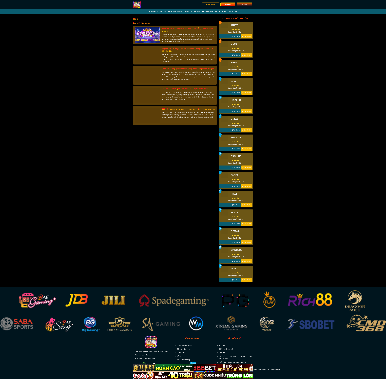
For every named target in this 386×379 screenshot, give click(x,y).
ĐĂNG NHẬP (210, 4)
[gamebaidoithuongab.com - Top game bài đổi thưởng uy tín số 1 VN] (143, 4)
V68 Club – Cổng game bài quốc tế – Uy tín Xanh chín (185, 89)
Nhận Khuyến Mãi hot (235, 32)
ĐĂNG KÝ (228, 4)
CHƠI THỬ (244, 4)
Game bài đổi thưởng (158, 11)
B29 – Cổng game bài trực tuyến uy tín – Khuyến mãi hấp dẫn (188, 109)
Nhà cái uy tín (220, 11)
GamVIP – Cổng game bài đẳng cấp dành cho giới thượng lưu (188, 69)
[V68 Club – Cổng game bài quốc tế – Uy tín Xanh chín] (147, 95)
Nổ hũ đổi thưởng (175, 11)
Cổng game (232, 11)
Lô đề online (207, 11)
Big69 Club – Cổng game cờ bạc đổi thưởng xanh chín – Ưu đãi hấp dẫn (187, 50)
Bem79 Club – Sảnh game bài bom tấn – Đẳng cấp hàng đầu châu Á (187, 29)
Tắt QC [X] (193, 363)
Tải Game (236, 36)
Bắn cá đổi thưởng (193, 11)
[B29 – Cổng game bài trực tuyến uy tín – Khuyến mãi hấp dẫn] (147, 115)
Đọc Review (247, 36)
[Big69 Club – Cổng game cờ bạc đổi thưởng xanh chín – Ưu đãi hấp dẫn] (147, 55)
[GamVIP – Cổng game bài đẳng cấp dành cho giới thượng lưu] (147, 75)
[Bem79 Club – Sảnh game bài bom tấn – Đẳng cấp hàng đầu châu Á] (147, 35)
